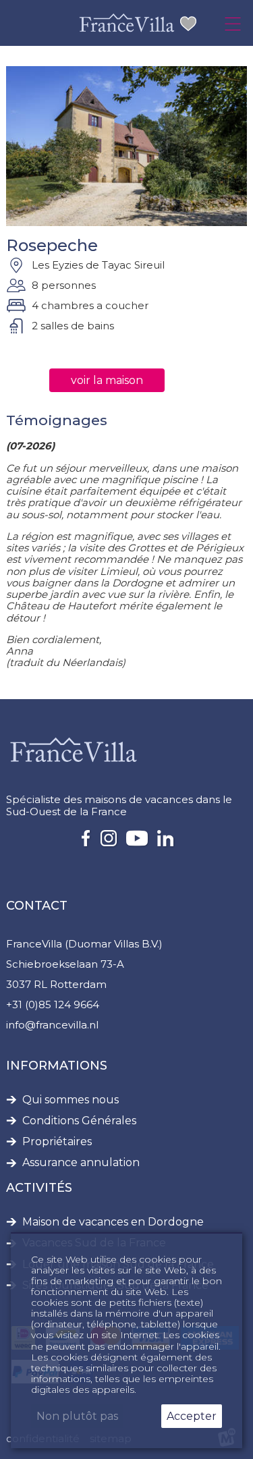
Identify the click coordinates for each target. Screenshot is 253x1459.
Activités (39, 1187)
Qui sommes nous (70, 1100)
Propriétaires (57, 1142)
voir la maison (107, 380)
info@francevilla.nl (52, 1024)
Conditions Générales (79, 1121)
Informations (56, 1065)
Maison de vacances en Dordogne (113, 1222)
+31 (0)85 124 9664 (52, 1004)
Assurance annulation (81, 1163)
